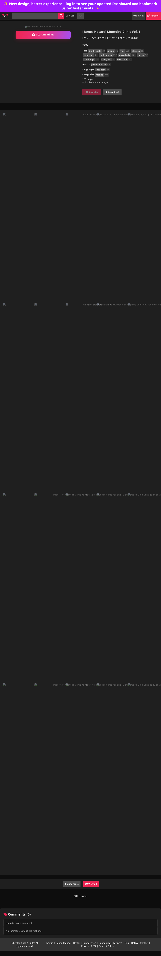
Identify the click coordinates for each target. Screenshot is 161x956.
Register (154, 15)
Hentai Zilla (105, 942)
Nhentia (49, 942)
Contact (144, 942)
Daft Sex (70, 15)
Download (113, 92)
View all (92, 883)
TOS (127, 942)
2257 (93, 946)
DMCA (134, 942)
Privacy (85, 946)
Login (9, 922)
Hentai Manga (63, 942)
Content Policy (106, 946)
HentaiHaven (89, 942)
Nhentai (15, 942)
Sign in (140, 15)
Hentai (76, 942)
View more (72, 883)
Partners (117, 942)
